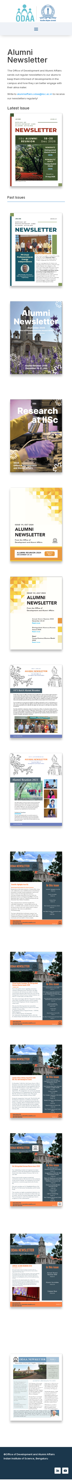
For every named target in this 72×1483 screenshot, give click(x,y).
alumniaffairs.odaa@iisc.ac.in (34, 93)
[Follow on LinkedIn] (58, 1471)
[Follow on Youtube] (65, 1471)
